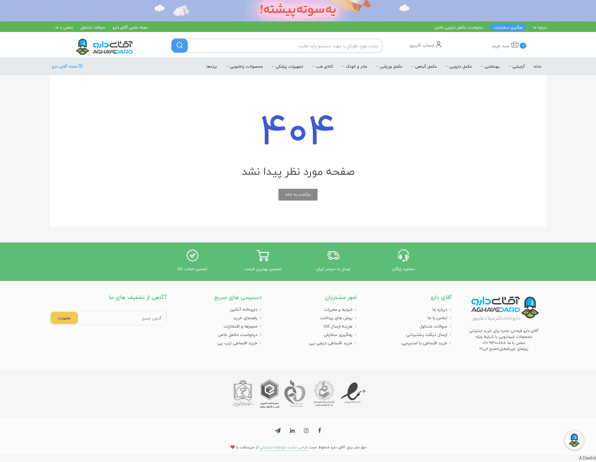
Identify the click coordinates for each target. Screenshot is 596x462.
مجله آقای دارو (65, 64)
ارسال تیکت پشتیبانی (426, 334)
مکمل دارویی (460, 66)
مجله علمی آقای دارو (130, 27)
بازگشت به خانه (298, 194)
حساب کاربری (422, 45)
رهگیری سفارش (338, 334)
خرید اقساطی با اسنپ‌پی (424, 343)
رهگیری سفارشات (508, 27)
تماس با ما (64, 27)
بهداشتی (491, 66)
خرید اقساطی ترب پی (237, 343)
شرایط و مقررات (338, 309)
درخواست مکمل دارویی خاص (459, 27)
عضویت (64, 318)
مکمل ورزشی (390, 66)
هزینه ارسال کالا (337, 326)
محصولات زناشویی (245, 66)
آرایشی (518, 66)
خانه (538, 66)
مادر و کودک (356, 66)
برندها (211, 66)
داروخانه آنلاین (243, 309)
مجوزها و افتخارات (240, 326)
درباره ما (540, 27)
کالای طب (324, 66)
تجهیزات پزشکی (288, 66)
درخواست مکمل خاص (237, 334)
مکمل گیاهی (425, 66)
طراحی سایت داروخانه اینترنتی (284, 447)
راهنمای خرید (245, 318)
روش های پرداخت (336, 318)
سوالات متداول (92, 27)
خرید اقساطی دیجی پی (330, 343)
